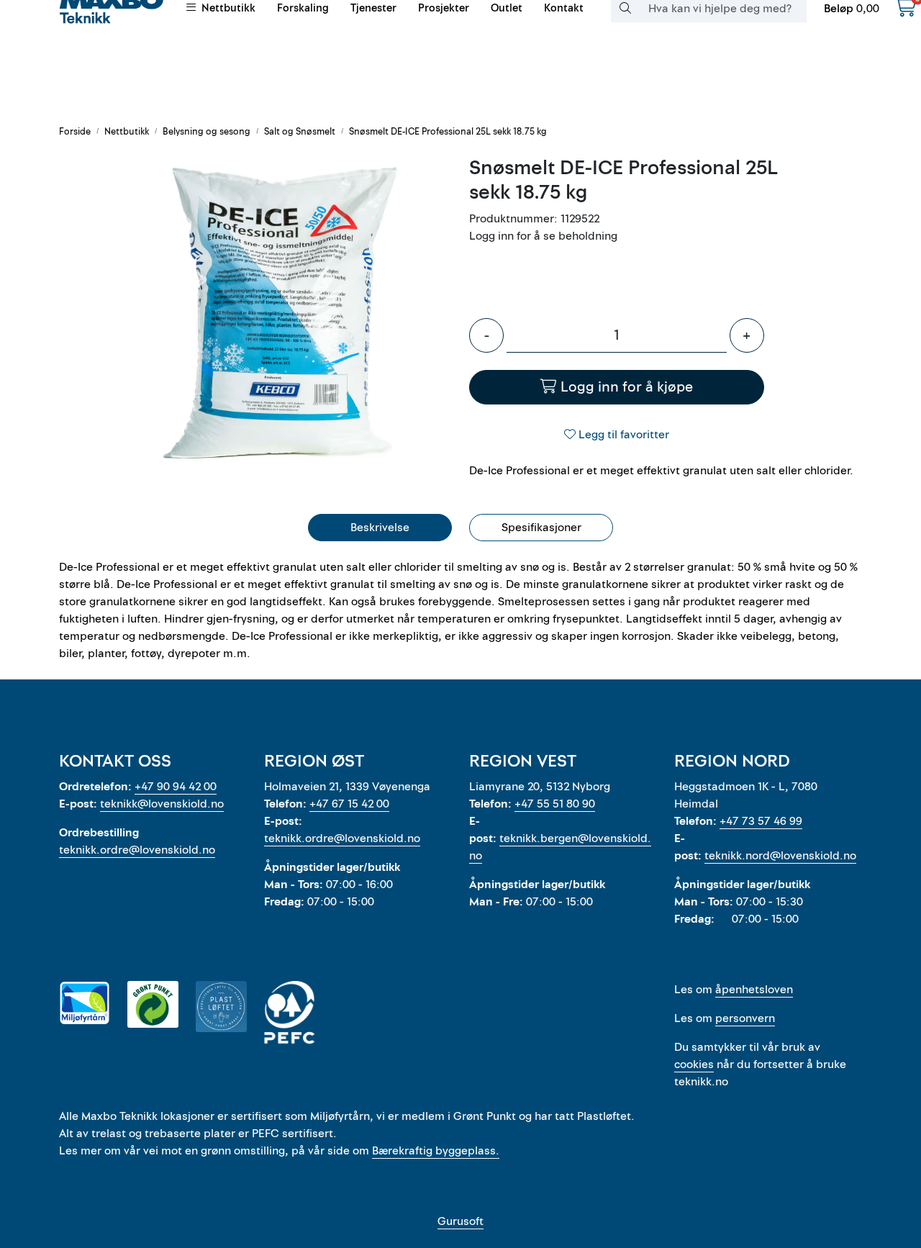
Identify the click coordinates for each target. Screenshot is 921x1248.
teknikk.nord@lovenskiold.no (780, 856)
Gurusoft (460, 1221)
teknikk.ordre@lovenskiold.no (137, 850)
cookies (694, 1064)
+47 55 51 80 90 (554, 804)
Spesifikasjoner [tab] (541, 527)
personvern (745, 1018)
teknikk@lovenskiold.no (162, 804)
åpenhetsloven (754, 990)
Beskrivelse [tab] (379, 527)
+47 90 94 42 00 (176, 787)
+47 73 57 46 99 (761, 821)
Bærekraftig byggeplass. (435, 1151)
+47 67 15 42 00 (349, 804)
